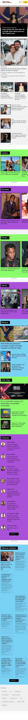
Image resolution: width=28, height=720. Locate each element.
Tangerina (4, 705)
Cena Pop (4, 691)
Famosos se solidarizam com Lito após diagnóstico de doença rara (13, 73)
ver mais (13, 533)
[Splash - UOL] (6, 2)
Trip (21, 698)
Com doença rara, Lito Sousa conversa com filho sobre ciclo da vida (13, 76)
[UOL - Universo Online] (10, 2)
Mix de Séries (5, 694)
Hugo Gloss (17, 691)
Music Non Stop (15, 694)
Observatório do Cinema (8, 701)
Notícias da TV (13, 698)
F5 (10, 691)
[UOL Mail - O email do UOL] (20, 2)
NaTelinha (4, 698)
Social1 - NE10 (20, 701)
